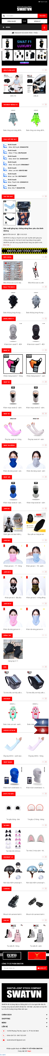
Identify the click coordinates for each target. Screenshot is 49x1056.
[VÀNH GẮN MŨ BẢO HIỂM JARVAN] (13, 522)
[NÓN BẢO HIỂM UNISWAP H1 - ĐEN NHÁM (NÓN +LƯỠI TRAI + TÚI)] (13, 871)
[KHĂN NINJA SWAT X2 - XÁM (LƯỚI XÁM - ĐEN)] (13, 395)
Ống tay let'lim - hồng (35, 756)
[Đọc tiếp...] (6, 245)
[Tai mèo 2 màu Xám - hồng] (36, 838)
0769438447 (25, 165)
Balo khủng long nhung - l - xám (37, 313)
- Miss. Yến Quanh (14, 165)
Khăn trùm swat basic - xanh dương (16, 788)
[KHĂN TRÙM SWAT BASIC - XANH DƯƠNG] (13, 775)
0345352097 (24, 159)
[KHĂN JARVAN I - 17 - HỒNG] (13, 554)
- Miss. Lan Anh (13, 170)
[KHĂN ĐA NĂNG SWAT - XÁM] (36, 459)
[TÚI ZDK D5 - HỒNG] (13, 934)
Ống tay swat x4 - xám (36, 439)
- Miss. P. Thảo (13, 153)
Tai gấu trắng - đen (13, 819)
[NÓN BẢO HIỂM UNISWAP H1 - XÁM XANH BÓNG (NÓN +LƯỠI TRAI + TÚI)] (36, 871)
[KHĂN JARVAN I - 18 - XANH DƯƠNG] (36, 554)
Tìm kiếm (42, 16)
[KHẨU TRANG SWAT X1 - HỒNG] (13, 364)
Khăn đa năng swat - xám (36, 471)
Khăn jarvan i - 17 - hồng (13, 566)
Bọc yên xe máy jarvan (36, 534)
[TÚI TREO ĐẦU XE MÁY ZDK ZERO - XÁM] (13, 680)
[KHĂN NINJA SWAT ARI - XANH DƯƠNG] (13, 491)
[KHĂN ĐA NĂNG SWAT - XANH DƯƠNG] (13, 459)
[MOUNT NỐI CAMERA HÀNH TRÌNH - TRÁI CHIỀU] (36, 902)
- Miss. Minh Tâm (13, 159)
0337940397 (22, 176)
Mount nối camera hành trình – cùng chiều (18, 914)
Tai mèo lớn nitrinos (13, 851)
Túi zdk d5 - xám (36, 946)
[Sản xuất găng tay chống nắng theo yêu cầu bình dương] (24, 213)
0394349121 (24, 182)
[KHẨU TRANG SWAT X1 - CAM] (36, 364)
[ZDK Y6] (36, 84)
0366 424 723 (11, 1035)
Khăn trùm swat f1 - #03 (36, 344)
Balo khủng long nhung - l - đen (14, 313)
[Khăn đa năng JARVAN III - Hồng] (13, 617)
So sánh (3, 1055)
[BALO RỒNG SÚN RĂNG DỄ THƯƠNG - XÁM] (13, 118)
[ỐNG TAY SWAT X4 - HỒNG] (13, 427)
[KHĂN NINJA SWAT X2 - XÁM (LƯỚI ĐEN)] (36, 395)
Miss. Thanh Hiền (14, 182)
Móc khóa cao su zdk (36, 283)
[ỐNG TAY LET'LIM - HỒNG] (36, 744)
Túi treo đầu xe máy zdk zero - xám (16, 693)
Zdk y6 (36, 96)
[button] (3, 49)
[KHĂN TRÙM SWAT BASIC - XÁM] (36, 775)
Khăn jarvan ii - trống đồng (35, 598)
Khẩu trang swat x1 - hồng (13, 376)
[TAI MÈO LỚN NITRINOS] (13, 839)
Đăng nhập (12, 21)
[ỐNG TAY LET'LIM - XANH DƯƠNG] (13, 744)
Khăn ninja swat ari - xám (36, 503)
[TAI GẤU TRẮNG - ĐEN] (13, 807)
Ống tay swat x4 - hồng (13, 439)
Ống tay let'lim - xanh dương (13, 756)
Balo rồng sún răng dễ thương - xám (16, 130)
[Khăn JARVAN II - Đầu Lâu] (13, 585)
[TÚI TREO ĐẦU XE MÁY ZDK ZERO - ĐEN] (36, 680)
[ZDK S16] (13, 84)
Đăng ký (37, 21)
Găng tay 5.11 (13, 661)
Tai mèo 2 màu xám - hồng (36, 851)
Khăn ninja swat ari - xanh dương (15, 503)
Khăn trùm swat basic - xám (36, 788)
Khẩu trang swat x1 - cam (36, 376)
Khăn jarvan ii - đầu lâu (13, 598)
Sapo (29, 1051)
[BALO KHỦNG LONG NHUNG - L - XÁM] (36, 300)
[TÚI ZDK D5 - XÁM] (36, 934)
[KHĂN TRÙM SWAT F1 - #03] (36, 332)
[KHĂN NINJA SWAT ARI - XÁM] (36, 491)
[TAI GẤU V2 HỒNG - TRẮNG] (36, 807)
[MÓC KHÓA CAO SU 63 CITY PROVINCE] (13, 271)
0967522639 (22, 153)
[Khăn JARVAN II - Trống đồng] (36, 585)
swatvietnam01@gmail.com (16, 1040)
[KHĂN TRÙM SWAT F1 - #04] (13, 332)
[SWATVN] (24, 50)
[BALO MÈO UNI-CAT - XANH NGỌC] (13, 712)
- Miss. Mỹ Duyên (13, 147)
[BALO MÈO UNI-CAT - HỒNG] (36, 712)
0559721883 (23, 170)
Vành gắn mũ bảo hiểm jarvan (14, 534)
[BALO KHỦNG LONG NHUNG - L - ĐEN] (13, 300)
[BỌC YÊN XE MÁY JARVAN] (36, 522)
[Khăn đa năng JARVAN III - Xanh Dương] (36, 617)
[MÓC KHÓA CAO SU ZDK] (36, 271)
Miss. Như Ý (12, 188)
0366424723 (24, 147)
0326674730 (21, 188)
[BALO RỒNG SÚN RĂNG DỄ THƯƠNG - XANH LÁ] (36, 118)
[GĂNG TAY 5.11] (13, 649)
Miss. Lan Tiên (13, 176)
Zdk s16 (13, 96)
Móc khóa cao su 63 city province (15, 283)
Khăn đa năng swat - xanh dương (15, 471)
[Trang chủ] (24, 9)
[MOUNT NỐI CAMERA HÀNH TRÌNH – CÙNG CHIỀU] (13, 902)
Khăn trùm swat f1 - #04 (13, 344)
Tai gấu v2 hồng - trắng (36, 819)
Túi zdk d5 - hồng (13, 946)
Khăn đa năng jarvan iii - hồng (14, 629)
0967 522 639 (21, 1035)
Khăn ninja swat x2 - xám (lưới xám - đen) (18, 408)
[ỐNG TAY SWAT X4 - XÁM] (36, 427)
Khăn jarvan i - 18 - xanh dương (37, 566)
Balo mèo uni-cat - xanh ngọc (13, 724)
